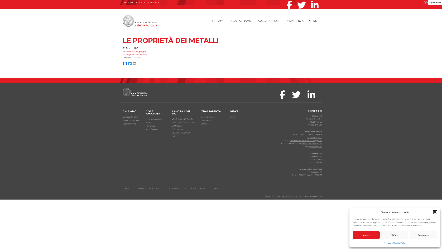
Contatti (140, 2)
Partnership (150, 125)
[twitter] (302, 0)
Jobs (174, 136)
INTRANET (128, 2)
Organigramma (129, 123)
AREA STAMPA (198, 188)
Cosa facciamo (240, 20)
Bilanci (204, 123)
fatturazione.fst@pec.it (311, 143)
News (313, 20)
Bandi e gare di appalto (182, 118)
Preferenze (423, 235)
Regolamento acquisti (181, 132)
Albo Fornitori (178, 129)
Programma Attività (154, 118)
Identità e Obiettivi (130, 116)
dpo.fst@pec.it (315, 146)
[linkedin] (315, 0)
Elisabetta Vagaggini (135, 51)
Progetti (149, 122)
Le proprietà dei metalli (134, 54)
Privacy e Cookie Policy (394, 243)
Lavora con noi (267, 20)
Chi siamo (217, 20)
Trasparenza (294, 20)
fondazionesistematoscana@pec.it (306, 140)
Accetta (366, 235)
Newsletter (154, 2)
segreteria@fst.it (314, 137)
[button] (435, 212)
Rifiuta (394, 235)
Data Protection (177, 188)
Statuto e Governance (132, 120)
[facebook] (290, 0)
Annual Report (152, 129)
